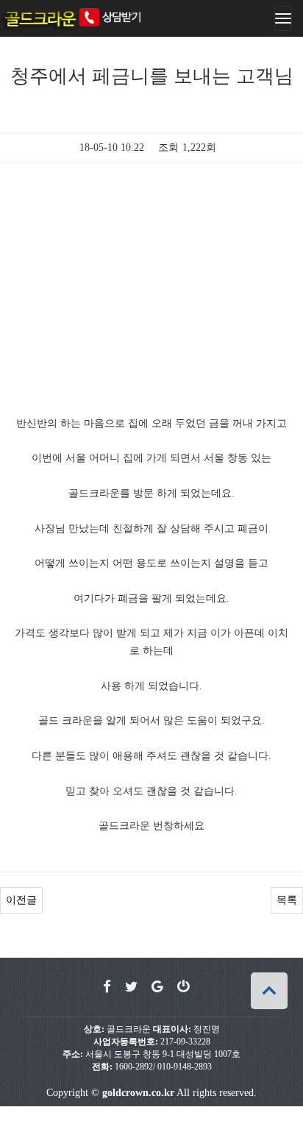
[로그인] (183, 987)
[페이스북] (107, 987)
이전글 (21, 899)
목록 (287, 899)
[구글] (157, 987)
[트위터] (131, 987)
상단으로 (269, 990)
